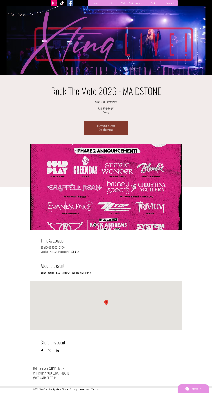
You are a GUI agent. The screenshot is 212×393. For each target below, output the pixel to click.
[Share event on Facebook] (42, 350)
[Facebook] (70, 3)
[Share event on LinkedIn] (57, 350)
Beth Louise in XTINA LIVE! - (48, 368)
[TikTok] (62, 3)
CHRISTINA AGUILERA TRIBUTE (51, 373)
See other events (106, 129)
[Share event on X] (49, 350)
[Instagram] (54, 3)
